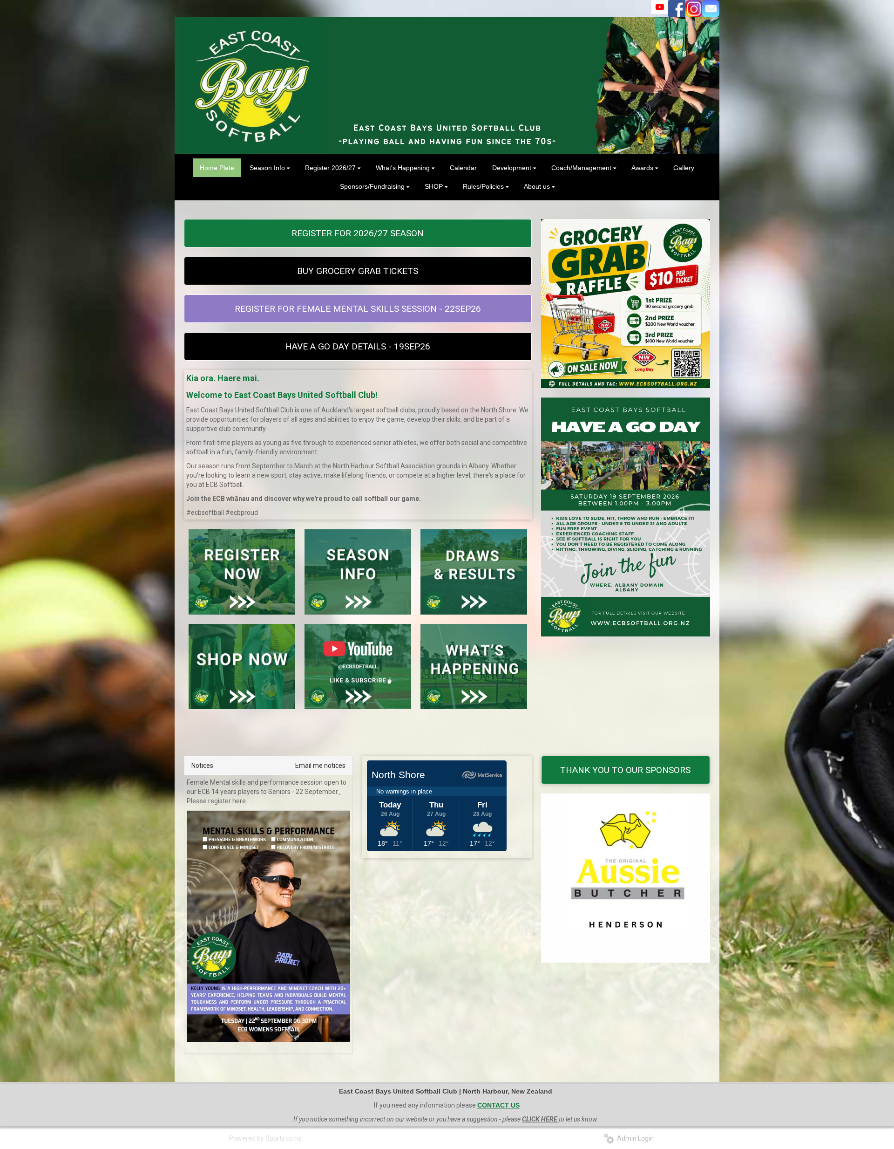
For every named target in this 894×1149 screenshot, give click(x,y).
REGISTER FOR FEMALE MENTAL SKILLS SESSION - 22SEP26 (358, 308)
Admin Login (634, 1138)
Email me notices (320, 765)
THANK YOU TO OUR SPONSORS (625, 770)
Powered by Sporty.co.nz (265, 1138)
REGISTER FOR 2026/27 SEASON (357, 233)
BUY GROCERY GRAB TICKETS (357, 271)
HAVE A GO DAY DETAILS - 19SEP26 (357, 346)
